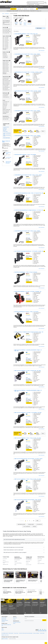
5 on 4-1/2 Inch (28, 564)
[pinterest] (41, 630)
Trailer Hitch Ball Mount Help (7, 133)
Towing (6, 6)
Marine (31, 6)
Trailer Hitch (6, 557)
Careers (14, 619)
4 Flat (15, 564)
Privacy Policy (5, 131)
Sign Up (3, 629)
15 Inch (27, 563)
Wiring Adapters (17, 559)
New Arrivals (40, 6)
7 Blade (15, 561)
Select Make (25, 8)
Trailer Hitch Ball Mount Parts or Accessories (8, 162)
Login (2, 628)
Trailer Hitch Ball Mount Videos (7, 135)
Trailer (17, 6)
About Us (4, 130)
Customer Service (30, 4)
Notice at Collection (36, 633)
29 (33, 520)
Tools (39, 561)
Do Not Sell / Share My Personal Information (25, 633)
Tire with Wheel (29, 559)
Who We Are (15, 617)
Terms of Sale (42, 633)
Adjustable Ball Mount (16, 23)
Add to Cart (29, 82)
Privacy (25, 620)
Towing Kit (39, 560)
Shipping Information (5, 620)
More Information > (42, 50)
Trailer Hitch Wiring (17, 563)
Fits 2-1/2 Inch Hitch (27, 526)
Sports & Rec (12, 6)
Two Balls (34, 526)
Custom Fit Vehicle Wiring (17, 557)
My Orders (37, 4)
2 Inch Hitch (5, 558)
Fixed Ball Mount (20, 23)
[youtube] (45, 630)
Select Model (32, 8)
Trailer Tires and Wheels (29, 557)
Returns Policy (4, 619)
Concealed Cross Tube (6, 562)
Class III (4, 560)
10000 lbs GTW (5, 564)
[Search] (28, 2)
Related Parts (41, 557)
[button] (43, 576)
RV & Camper (26, 6)
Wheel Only (28, 561)
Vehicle (21, 6)
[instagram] (43, 630)
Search (14, 623)
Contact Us (5, 128)
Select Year (19, 8)
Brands (35, 6)
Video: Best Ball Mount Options (29, 24)
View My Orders (4, 617)
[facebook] (39, 630)
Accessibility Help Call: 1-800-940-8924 (7, 633)
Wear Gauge (40, 558)
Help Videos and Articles (16, 622)
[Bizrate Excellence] (5, 638)
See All (43, 131)
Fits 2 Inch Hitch (39, 524)
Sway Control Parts (41, 563)
